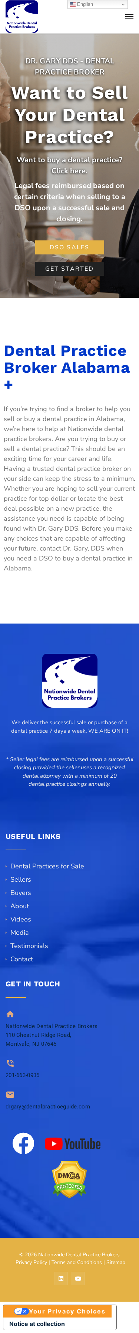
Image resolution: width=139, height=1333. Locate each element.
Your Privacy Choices (67, 1311)
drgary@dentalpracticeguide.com (48, 1106)
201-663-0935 (23, 1075)
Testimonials (29, 945)
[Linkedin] (61, 1278)
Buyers (20, 892)
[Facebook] (23, 1143)
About (19, 906)
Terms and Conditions (77, 1262)
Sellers (20, 879)
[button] (69, 792)
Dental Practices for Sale (47, 866)
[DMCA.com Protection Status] (69, 1179)
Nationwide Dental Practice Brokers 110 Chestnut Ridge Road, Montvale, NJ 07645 (51, 1035)
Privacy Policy (31, 1262)
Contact (21, 959)
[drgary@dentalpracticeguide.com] (10, 1094)
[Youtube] (78, 1278)
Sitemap (115, 1262)
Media (19, 932)
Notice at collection (37, 1323)
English (84, 4)
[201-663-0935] (10, 1063)
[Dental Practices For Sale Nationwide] (22, 16)
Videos (20, 919)
